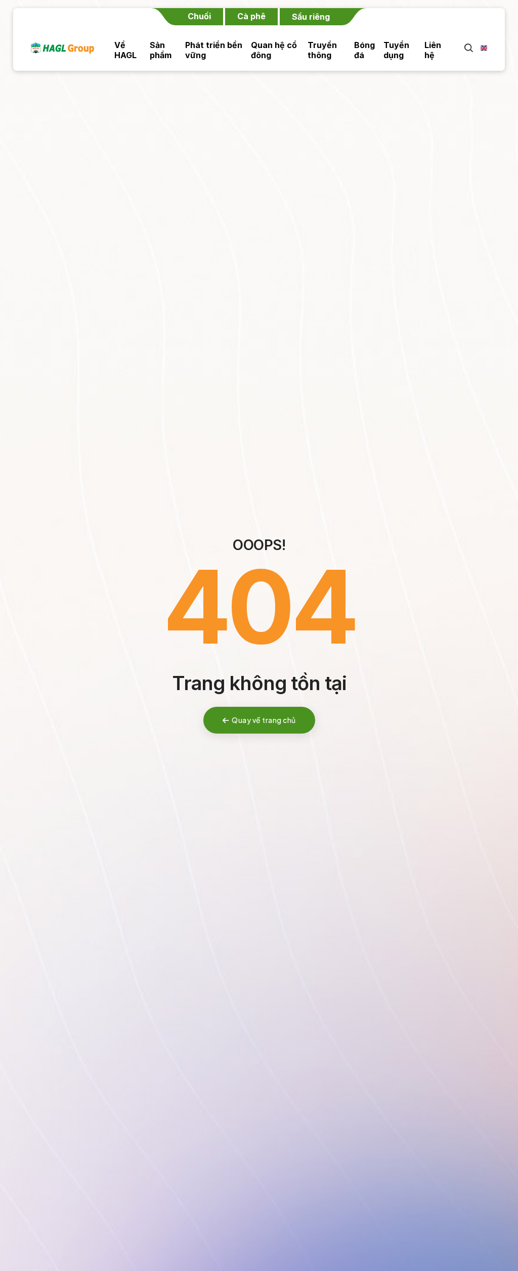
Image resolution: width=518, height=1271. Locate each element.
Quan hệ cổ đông (274, 50)
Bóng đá (364, 50)
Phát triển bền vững (213, 50)
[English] (480, 48)
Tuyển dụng (396, 50)
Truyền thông (322, 50)
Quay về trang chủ (264, 719)
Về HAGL (125, 50)
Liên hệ (432, 50)
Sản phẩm (160, 50)
